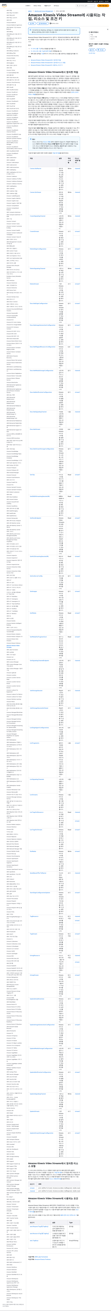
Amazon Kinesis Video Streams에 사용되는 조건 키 (47, 65)
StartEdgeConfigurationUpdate (40, 892)
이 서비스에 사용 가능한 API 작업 (41, 51)
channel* (77, 168)
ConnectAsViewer (35, 192)
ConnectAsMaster (35, 168)
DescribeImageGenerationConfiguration (42, 325)
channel (77, 812)
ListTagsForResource (36, 812)
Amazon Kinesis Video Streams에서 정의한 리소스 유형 (48, 62)
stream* (77, 231)
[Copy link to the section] (27, 72)
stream (77, 821)
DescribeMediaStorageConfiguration (41, 370)
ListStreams (34, 795)
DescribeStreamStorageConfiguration (42, 449)
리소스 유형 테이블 (55, 1179)
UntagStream (34, 975)
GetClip (32, 475)
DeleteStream (34, 284)
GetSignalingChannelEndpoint (39, 660)
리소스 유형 (46, 142)
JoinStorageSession (36, 690)
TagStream (33, 934)
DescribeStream (35, 429)
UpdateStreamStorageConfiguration (41, 1133)
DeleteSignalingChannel (37, 268)
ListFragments (34, 743)
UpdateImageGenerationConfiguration (42, 1025)
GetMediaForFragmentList (38, 637)
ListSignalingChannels (37, 779)
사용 (42, 53)
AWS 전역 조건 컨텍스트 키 (68, 1215)
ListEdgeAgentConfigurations (39, 727)
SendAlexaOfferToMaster (38, 873)
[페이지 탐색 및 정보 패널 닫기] (107, 29)
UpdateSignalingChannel (38, 1094)
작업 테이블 (56, 153)
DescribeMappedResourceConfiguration (42, 347)
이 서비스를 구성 (36, 48)
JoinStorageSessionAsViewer (39, 708)
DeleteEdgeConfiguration (38, 249)
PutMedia (33, 851)
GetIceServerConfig (36, 576)
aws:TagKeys (34, 1240)
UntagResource (35, 955)
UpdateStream (34, 1111)
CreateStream (34, 231)
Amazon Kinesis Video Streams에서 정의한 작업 (46, 60)
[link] (60, 11)
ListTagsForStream (36, 830)
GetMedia (33, 613)
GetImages (33, 591)
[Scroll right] (60, 5)
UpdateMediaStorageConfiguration (41, 1048)
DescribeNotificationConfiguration (41, 392)
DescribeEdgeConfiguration (39, 303)
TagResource (34, 916)
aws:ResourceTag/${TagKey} (39, 1233)
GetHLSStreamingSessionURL (39, 556)
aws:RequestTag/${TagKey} (39, 1226)
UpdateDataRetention (37, 999)
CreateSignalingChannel (37, 216)
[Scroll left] (24, 5)
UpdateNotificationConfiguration (40, 1072)
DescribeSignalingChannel (38, 412)
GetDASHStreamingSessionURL (40, 496)
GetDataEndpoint (35, 518)
